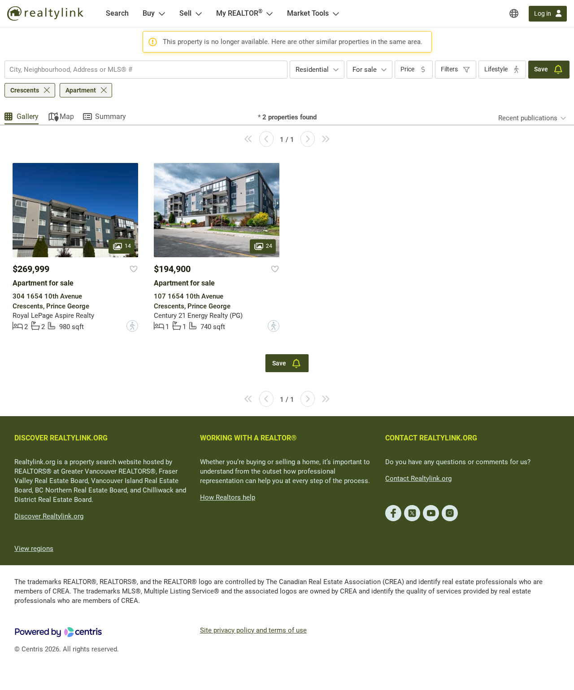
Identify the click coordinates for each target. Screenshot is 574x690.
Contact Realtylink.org (418, 479)
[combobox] (145, 70)
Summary (110, 116)
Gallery (28, 116)
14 (128, 246)
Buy (149, 13)
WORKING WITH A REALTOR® (248, 438)
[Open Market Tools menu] (335, 13)
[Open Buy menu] (161, 13)
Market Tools (308, 13)
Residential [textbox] (312, 70)
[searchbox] (140, 70)
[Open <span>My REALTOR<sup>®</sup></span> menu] (269, 13)
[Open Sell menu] (198, 13)
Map (67, 116)
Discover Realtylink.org (48, 516)
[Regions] (514, 13)
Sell (185, 13)
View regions (33, 549)
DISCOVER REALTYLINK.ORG (61, 438)
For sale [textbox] (364, 70)
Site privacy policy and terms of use (253, 630)
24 (269, 246)
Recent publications (527, 118)
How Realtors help (227, 497)
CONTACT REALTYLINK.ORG (431, 438)
